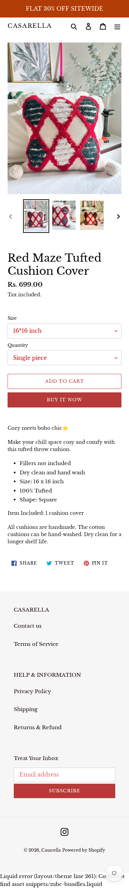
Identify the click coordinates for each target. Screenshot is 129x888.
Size (12, 318)
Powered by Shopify (83, 850)
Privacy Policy (32, 691)
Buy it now (64, 400)
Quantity (18, 345)
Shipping (25, 709)
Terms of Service (36, 644)
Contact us (28, 626)
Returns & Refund (38, 727)
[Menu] (117, 26)
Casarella (30, 26)
